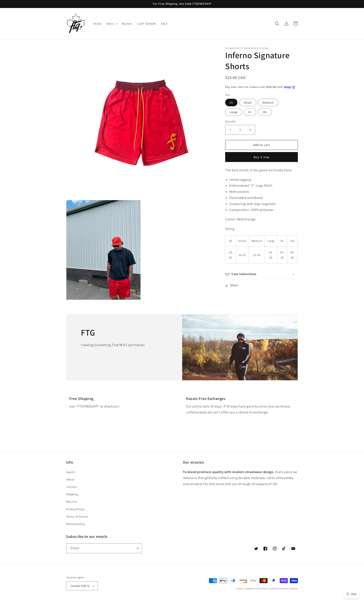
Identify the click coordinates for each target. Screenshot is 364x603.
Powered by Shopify (288, 588)
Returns (71, 501)
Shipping (72, 494)
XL (250, 112)
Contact (71, 487)
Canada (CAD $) (80, 586)
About (70, 479)
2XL (264, 112)
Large (234, 112)
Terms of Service (77, 516)
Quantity (230, 121)
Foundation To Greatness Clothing (260, 588)
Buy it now (262, 157)
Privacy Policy (75, 509)
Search (70, 472)
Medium (268, 103)
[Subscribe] (137, 548)
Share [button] (234, 285)
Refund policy (75, 524)
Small (248, 103)
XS (231, 103)
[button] (111, 23)
